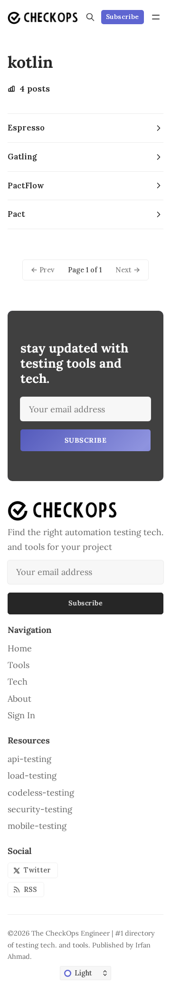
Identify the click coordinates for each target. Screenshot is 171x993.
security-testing (40, 809)
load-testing (32, 775)
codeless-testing (41, 793)
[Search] (90, 17)
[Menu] (155, 17)
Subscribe (122, 16)
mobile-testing (37, 826)
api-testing (29, 759)
